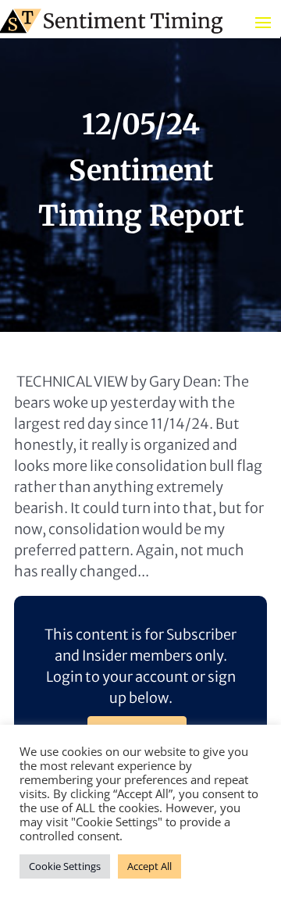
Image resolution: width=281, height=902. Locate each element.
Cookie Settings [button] (65, 866)
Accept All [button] (149, 866)
